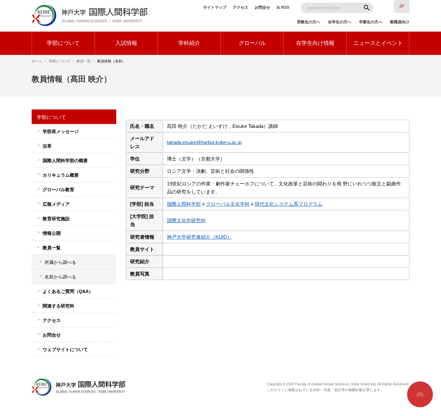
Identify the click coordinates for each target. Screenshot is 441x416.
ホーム (37, 61)
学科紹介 (189, 43)
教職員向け (399, 22)
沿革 (47, 146)
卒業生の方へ (370, 22)
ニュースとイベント (378, 43)
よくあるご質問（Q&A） (68, 291)
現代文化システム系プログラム (289, 204)
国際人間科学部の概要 (65, 160)
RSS (285, 7)
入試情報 (126, 43)
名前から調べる (60, 276)
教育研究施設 (56, 218)
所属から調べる (60, 262)
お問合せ (262, 7)
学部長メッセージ (61, 131)
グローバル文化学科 (228, 204)
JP (401, 6)
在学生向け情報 (315, 43)
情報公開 (52, 233)
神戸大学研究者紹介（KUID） (199, 237)
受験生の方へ (308, 22)
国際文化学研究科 (186, 220)
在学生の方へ (339, 22)
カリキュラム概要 (61, 175)
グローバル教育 (58, 189)
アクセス (240, 7)
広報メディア (56, 204)
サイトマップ (214, 7)
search (367, 8)
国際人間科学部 (184, 204)
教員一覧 (84, 61)
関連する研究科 (58, 305)
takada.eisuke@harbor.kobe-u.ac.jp (204, 142)
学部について (63, 43)
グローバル (252, 43)
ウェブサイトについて (65, 349)
